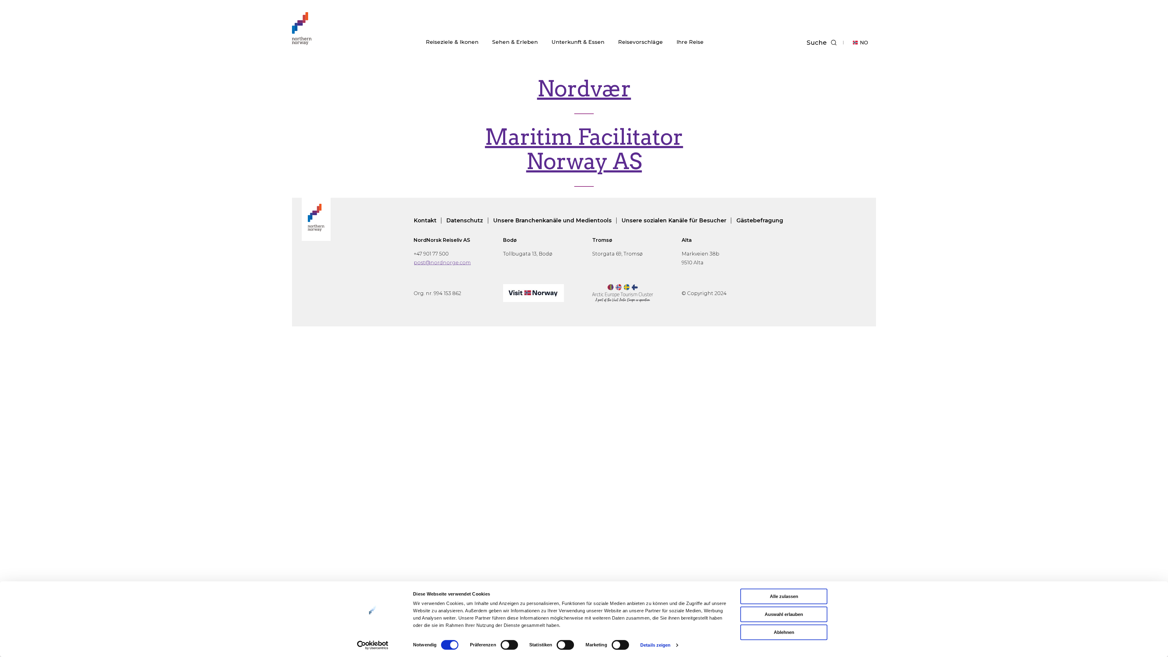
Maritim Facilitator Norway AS (584, 149)
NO (864, 43)
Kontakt (425, 220)
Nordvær (584, 88)
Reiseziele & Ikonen (452, 42)
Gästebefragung (759, 220)
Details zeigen (655, 645)
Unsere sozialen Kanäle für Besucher (673, 220)
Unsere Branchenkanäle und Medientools (552, 220)
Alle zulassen (784, 596)
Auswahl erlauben (784, 614)
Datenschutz (464, 220)
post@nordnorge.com (442, 263)
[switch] (509, 645)
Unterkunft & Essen (577, 42)
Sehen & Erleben (515, 42)
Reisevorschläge (640, 42)
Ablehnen (784, 632)
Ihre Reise (690, 42)
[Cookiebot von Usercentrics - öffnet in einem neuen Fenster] (372, 645)
